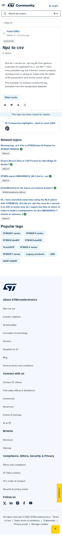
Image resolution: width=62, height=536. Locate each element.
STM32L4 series (28, 247)
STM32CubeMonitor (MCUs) (14, 192)
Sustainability (10, 325)
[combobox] (31, 14)
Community (8, 398)
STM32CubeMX (11, 240)
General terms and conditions (18, 365)
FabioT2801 (13, 31)
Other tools (11, 97)
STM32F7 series (11, 254)
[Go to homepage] (10, 291)
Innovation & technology (15, 333)
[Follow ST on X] (4, 504)
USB (52, 254)
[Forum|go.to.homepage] (21, 5)
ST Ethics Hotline (11, 473)
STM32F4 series (34, 233)
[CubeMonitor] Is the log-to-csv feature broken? (27, 188)
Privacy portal (21, 524)
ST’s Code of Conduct (14, 481)
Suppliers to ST (11, 349)
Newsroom (8, 407)
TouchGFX (8, 247)
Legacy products (35, 254)
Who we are (9, 308)
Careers (7, 341)
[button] (3, 6)
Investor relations (12, 317)
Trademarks (49, 520)
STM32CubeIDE (33, 240)
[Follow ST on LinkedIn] (11, 503)
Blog (5, 357)
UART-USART (10, 261)
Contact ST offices (12, 382)
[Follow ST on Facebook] (24, 503)
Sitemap (7, 448)
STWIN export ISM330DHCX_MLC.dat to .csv (24, 176)
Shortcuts (8, 440)
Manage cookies (39, 524)
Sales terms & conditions (27, 520)
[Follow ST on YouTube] (31, 503)
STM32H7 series (11, 233)
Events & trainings (12, 415)
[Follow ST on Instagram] (17, 503)
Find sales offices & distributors (19, 390)
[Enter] (5, 14)
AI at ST (7, 423)
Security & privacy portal (15, 489)
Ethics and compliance (14, 465)
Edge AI (8, 23)
